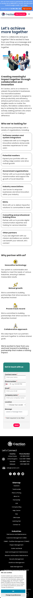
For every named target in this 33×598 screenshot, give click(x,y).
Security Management (16, 559)
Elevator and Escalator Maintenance (16, 555)
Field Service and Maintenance (16, 534)
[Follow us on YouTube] (22, 474)
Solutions (16, 486)
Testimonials (16, 489)
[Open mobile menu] (29, 14)
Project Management (16, 545)
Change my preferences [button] (13, 595)
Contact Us (16, 525)
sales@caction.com (13, 468)
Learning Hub (16, 521)
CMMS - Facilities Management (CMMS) (16, 541)
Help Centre (16, 510)
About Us (16, 496)
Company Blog (16, 507)
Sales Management (16, 567)
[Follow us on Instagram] (10, 474)
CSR (16, 503)
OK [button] (13, 591)
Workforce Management (16, 562)
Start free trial (20, 14)
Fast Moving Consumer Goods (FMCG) (16, 570)
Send (17, 425)
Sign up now (27, 9)
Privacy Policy (6, 580)
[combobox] (8, 384)
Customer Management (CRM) (16, 538)
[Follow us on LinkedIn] (18, 474)
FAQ (16, 514)
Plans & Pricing (16, 493)
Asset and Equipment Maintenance (16, 552)
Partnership (16, 500)
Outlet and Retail (16, 548)
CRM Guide (16, 517)
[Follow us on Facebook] (14, 474)
